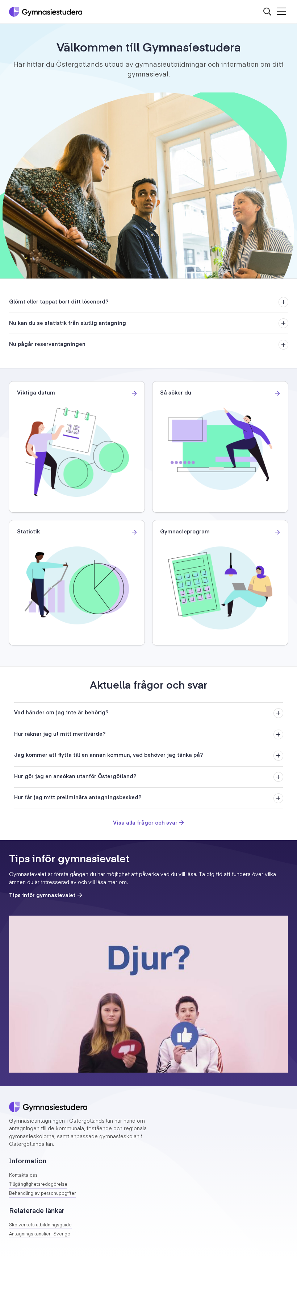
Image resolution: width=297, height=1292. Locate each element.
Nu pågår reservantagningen (47, 344)
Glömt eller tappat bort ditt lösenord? (58, 302)
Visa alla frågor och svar (145, 823)
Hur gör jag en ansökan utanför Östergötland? (75, 776)
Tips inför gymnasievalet (42, 895)
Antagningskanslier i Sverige (39, 1234)
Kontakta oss (23, 1175)
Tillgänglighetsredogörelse (38, 1184)
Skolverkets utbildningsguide (40, 1225)
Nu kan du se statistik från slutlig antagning (67, 323)
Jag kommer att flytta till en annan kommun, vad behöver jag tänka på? (108, 755)
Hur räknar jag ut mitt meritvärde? (59, 734)
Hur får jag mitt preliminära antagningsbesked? (77, 797)
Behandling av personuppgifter (42, 1194)
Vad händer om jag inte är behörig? (61, 712)
